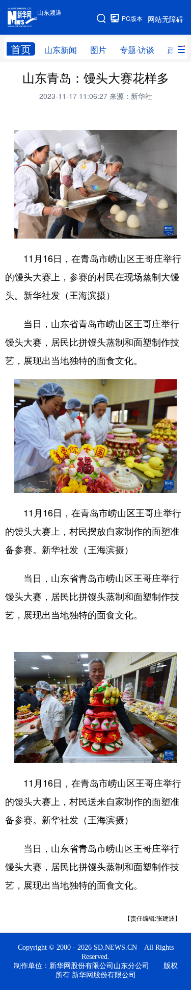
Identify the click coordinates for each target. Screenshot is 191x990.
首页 (21, 49)
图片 (98, 50)
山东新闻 (60, 50)
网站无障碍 (165, 19)
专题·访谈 (137, 50)
